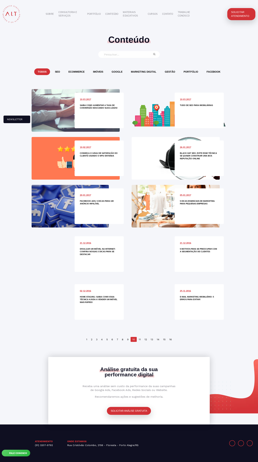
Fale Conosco (17, 453)
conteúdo (111, 14)
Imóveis (98, 71)
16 (170, 339)
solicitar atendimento (240, 14)
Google (117, 71)
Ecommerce (76, 71)
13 (152, 339)
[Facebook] (241, 443)
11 (140, 339)
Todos (42, 71)
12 (145, 339)
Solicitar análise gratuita (129, 410)
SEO (57, 71)
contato (167, 14)
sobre (50, 14)
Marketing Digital (143, 71)
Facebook (213, 71)
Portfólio (191, 71)
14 (158, 339)
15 (164, 339)
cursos (153, 14)
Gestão (170, 71)
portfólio (94, 14)
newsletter (13, 120)
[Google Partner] (194, 443)
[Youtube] (250, 443)
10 (133, 339)
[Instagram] (232, 443)
